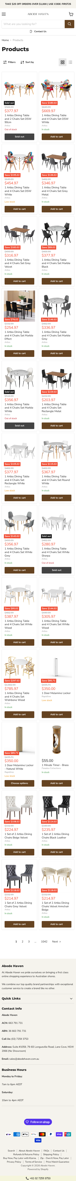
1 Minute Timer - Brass (55, 765)
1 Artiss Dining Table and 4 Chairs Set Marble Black (56, 263)
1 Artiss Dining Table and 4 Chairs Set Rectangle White (17, 480)
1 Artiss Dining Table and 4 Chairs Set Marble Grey (56, 335)
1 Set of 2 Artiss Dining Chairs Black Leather (55, 835)
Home (5, 40)
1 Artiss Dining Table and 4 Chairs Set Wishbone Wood (17, 696)
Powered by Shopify (38, 1169)
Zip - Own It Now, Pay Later (54, 1158)
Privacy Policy (14, 1161)
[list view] (70, 62)
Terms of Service (33, 1161)
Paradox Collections (51, 768)
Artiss (7, 125)
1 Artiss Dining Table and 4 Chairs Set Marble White (19, 408)
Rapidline (46, 696)
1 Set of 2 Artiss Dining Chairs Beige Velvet (18, 835)
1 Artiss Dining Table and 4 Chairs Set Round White (56, 480)
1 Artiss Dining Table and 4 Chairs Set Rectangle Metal (54, 408)
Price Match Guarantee (57, 1161)
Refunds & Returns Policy (26, 1154)
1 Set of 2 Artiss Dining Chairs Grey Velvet (18, 904)
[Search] (69, 24)
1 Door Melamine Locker (56, 693)
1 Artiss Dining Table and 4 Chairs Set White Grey (18, 552)
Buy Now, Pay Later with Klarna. (19, 1158)
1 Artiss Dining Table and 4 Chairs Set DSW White (55, 119)
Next (55, 941)
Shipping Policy (51, 1154)
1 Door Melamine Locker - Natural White (19, 767)
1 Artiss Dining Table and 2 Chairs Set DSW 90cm (18, 119)
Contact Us (58, 1150)
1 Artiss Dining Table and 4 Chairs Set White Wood (18, 624)
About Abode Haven (29, 1150)
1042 (44, 941)
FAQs (46, 1150)
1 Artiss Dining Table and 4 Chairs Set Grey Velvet (18, 263)
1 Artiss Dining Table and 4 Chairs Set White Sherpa (55, 552)
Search (11, 1150)
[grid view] (62, 62)
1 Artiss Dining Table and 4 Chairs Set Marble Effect (19, 335)
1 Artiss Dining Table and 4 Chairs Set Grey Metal (55, 191)
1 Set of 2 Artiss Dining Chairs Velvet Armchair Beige (55, 906)
